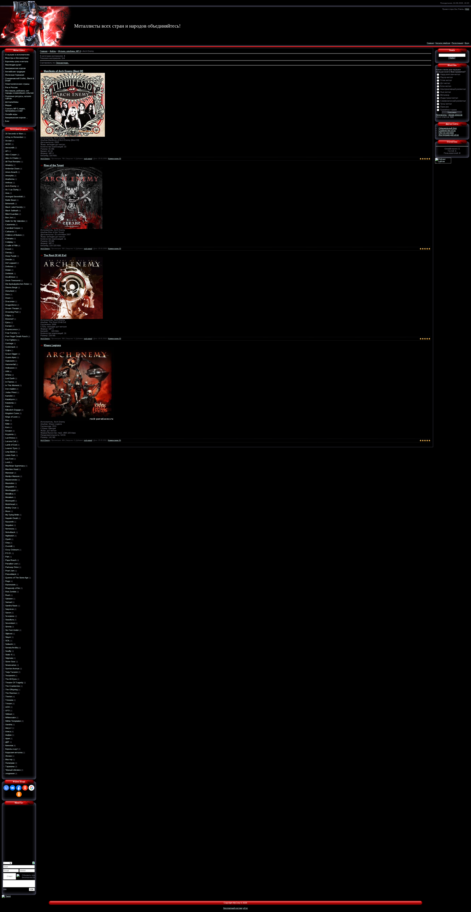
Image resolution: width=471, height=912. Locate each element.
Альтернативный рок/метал (453, 89)
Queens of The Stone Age (16, 578)
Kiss (7, 420)
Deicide (8, 259)
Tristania (9, 700)
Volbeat (8, 714)
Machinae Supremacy (15, 466)
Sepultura (9, 619)
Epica (7, 322)
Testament (10, 675)
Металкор (444, 95)
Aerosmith (9, 147)
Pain (7, 557)
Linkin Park (10, 455)
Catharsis (9, 231)
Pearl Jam (9, 571)
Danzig (8, 252)
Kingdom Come (12, 413)
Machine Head (11, 469)
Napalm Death (11, 518)
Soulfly (8, 651)
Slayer (8, 637)
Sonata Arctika (11, 647)
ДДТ (7, 742)
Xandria (8, 724)
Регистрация (457, 43)
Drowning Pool (11, 312)
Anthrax (8, 182)
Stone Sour (10, 661)
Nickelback (10, 532)
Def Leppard (10, 263)
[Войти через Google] (31, 788)
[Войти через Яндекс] (25, 788)
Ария (7, 738)
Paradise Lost (11, 564)
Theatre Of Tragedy (14, 682)
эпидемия (10, 773)
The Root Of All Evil (55, 255)
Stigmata (9, 658)
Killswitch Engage (13, 410)
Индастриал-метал (449, 98)
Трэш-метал (446, 104)
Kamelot (9, 396)
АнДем (8, 735)
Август (8, 728)
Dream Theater (12, 308)
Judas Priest (11, 392)
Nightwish (9, 536)
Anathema (9, 179)
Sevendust (10, 623)
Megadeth (9, 487)
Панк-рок (444, 107)
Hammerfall (10, 364)
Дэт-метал (445, 83)
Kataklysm (10, 399)
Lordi (7, 462)
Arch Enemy (10, 186)
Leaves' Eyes (11, 448)
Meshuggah (10, 490)
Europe (8, 326)
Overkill (8, 546)
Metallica (9, 494)
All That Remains (12, 161)
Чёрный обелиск (13, 770)
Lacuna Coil (10, 441)
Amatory (9, 165)
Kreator (8, 431)
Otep (7, 543)
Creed (8, 249)
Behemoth (9, 203)
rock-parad (88, 159)
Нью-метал (445, 92)
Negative (9, 525)
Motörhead (10, 504)
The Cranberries (12, 686)
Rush (7, 595)
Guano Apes (10, 357)
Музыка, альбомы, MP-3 (69, 51)
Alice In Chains (12, 158)
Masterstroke (11, 480)
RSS (467, 9)
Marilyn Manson (12, 476)
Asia (7, 193)
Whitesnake (10, 717)
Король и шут (11, 749)
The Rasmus (11, 693)
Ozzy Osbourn (12, 550)
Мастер (8, 759)
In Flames (9, 382)
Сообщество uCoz (447, 130)
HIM (7, 371)
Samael (8, 602)
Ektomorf (9, 319)
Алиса (8, 731)
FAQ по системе (446, 133)
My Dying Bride (12, 515)
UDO (7, 707)
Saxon (8, 612)
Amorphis (9, 175)
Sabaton (9, 599)
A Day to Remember (14, 137)
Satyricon (9, 609)
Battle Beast (10, 200)
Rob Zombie (10, 592)
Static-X (8, 654)
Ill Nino (8, 375)
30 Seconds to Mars (14, 133)
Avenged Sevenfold (14, 196)
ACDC (8, 144)
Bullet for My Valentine (15, 221)
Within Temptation (13, 721)
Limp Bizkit (10, 452)
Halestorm (10, 361)
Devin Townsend (12, 280)
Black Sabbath (11, 210)
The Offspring (11, 689)
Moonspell (9, 501)
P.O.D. (8, 553)
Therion (8, 696)
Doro (7, 294)
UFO (7, 710)
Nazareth (9, 522)
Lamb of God (11, 445)
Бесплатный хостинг (232, 908)
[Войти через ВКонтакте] (12, 788)
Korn (7, 427)
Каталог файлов (442, 43)
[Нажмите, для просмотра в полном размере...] (77, 383)
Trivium (8, 703)
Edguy (8, 315)
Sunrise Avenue (12, 668)
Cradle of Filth (11, 245)
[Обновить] (33, 863)
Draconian (10, 301)
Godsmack (10, 347)
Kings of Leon (11, 417)
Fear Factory (11, 333)
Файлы (53, 51)
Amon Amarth (11, 172)
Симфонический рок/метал (453, 101)
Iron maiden (10, 389)
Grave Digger (11, 354)
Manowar (9, 473)
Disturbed (9, 291)
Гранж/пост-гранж (448, 110)
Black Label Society (14, 207)
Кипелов (9, 745)
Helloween (10, 368)
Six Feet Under (12, 630)
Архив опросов (455, 115)
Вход (467, 43)
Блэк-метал (445, 86)
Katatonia (9, 403)
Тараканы (10, 766)
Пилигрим (10, 763)
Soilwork (9, 644)
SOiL (7, 640)
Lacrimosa (10, 438)
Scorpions (9, 616)
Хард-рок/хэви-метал (450, 74)
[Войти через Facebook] (19, 788)
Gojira (8, 350)
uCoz (245, 908)
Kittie (7, 424)
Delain (8, 270)
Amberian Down (12, 168)
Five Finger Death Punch (16, 336)
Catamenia (10, 224)
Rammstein (10, 585)
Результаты (441, 115)
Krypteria (9, 434)
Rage (7, 581)
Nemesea (9, 529)
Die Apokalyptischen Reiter (17, 284)
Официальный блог (448, 128)
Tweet (8, 896)
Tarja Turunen (11, 672)
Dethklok (9, 273)
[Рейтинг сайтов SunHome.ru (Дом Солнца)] (443, 160)
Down (7, 298)
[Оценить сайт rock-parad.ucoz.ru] (3, 896)
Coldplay (9, 242)
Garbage (9, 343)
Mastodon (9, 483)
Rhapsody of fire (12, 588)
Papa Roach (10, 560)
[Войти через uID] (6, 788)
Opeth (8, 539)
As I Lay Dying (11, 189)
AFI (6, 151)
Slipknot (8, 633)
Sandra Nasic (11, 606)
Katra (7, 406)
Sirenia (8, 626)
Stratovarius (10, 665)
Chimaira (9, 238)
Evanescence (11, 329)
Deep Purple (10, 256)
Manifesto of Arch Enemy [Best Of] (63, 71)
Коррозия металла (13, 752)
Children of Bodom (13, 235)
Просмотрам (62, 63)
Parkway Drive (12, 567)
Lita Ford (9, 459)
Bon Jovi (9, 217)
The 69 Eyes (11, 679)
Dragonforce (11, 305)
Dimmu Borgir (11, 287)
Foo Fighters (11, 340)
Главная (430, 43)
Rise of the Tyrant (54, 165)
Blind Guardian (11, 214)
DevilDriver (10, 277)
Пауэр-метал (446, 77)
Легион (8, 756)
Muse (7, 511)
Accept (8, 140)
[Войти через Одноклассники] (19, 794)
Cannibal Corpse (12, 228)
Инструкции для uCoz (449, 135)
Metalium (9, 497)
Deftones (9, 266)
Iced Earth (10, 378)
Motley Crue (10, 508)
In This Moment (12, 385)
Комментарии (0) (114, 159)
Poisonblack (10, 574)
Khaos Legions (52, 345)
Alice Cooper (11, 154)
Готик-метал (446, 80)
